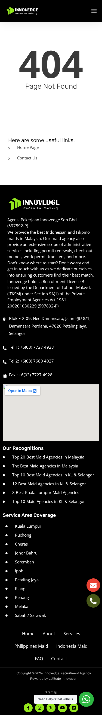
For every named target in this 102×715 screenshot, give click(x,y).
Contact (59, 659)
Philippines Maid (31, 646)
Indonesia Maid (72, 646)
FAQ (39, 659)
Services (71, 634)
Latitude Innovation (63, 679)
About (49, 634)
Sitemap (51, 692)
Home (28, 634)
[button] (83, 11)
